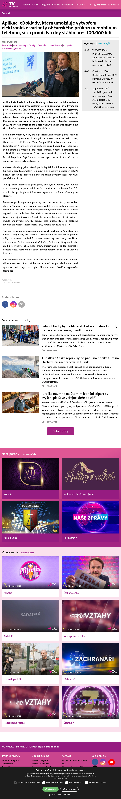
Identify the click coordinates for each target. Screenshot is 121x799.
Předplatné (67, 4)
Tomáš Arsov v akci (40, 763)
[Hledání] (90, 4)
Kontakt (66, 755)
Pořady (26, 4)
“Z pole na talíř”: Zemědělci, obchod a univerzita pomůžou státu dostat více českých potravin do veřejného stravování (103, 98)
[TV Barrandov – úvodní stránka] (10, 5)
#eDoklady (7, 45)
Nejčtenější (104, 43)
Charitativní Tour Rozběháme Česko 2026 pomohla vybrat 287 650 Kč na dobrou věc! (104, 77)
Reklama (80, 4)
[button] (60, 794)
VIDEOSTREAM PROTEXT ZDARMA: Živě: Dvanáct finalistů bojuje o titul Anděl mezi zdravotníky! (103, 58)
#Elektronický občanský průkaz (28, 45)
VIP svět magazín (40, 760)
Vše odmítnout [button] (69, 789)
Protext (56, 4)
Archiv (35, 4)
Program (45, 4)
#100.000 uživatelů (52, 45)
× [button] (118, 769)
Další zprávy (60, 431)
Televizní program (10, 760)
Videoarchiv (7, 763)
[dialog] (60, 783)
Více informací (63, 778)
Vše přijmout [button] (50, 789)
